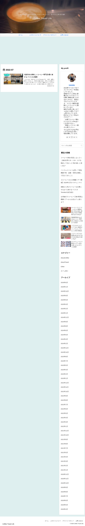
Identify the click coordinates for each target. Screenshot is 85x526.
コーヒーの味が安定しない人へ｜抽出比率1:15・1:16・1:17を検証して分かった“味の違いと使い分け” (71, 162)
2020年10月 (65, 483)
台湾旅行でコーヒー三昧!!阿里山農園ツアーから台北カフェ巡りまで (72, 199)
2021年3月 (64, 461)
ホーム (46, 521)
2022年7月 (64, 404)
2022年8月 (64, 400)
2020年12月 (65, 474)
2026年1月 (64, 287)
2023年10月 (65, 352)
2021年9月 (64, 439)
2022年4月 (64, 417)
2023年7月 (64, 361)
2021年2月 (64, 465)
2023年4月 (64, 370)
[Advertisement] (42, 50)
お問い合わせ (79, 521)
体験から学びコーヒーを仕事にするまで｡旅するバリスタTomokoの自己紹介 (71, 189)
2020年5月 (64, 505)
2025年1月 (64, 313)
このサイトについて (55, 521)
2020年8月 (64, 492)
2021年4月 (64, 457)
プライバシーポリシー (68, 521)
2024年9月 (64, 322)
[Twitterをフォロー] (69, 137)
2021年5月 (64, 452)
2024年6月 (64, 330)
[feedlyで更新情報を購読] (74, 137)
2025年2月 (64, 308)
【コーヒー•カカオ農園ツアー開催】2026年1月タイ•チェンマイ (71, 181)
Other (62, 266)
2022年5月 (64, 413)
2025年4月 (64, 304)
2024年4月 (64, 339)
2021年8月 (64, 444)
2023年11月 (65, 348)
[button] (81, 145)
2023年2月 (64, 374)
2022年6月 (64, 409)
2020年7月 (64, 496)
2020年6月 (64, 500)
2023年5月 (64, 365)
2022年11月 (65, 387)
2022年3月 (64, 422)
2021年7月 (64, 448)
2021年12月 (65, 431)
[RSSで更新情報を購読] (76, 137)
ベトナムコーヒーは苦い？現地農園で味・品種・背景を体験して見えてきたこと (71, 172)
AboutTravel (65, 262)
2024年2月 (64, 343)
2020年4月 (64, 509)
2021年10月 (65, 435)
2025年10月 (65, 291)
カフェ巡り (64, 271)
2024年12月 (65, 317)
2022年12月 (65, 383)
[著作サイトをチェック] (67, 137)
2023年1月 (64, 378)
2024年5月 (64, 335)
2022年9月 (64, 396)
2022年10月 (65, 391)
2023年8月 (64, 356)
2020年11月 (65, 478)
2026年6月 (64, 282)
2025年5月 (64, 300)
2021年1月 (64, 470)
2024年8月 (64, 326)
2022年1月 (64, 426)
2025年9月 (64, 295)
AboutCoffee (65, 258)
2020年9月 (64, 487)
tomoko (72, 85)
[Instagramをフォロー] (72, 137)
